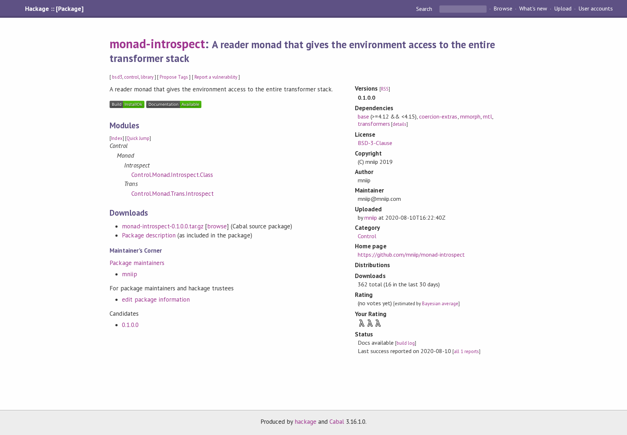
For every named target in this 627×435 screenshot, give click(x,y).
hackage (305, 422)
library (147, 77)
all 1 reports (466, 351)
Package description (148, 235)
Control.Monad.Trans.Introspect (172, 194)
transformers (374, 123)
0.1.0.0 (130, 325)
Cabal (336, 422)
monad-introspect (157, 43)
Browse (502, 8)
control (131, 77)
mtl (487, 116)
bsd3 (117, 77)
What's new (533, 8)
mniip (129, 274)
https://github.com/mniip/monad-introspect (411, 254)
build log (406, 343)
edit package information (156, 299)
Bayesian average (440, 304)
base (363, 116)
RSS (385, 89)
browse (217, 226)
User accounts (595, 8)
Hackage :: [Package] (54, 8)
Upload (562, 8)
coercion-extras (438, 116)
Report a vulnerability (216, 77)
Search (425, 8)
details (399, 124)
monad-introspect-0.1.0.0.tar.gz (162, 226)
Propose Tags (174, 77)
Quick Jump (138, 138)
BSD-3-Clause (375, 142)
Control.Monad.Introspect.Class (172, 175)
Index (116, 138)
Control (367, 236)
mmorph (470, 116)
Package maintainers (137, 263)
